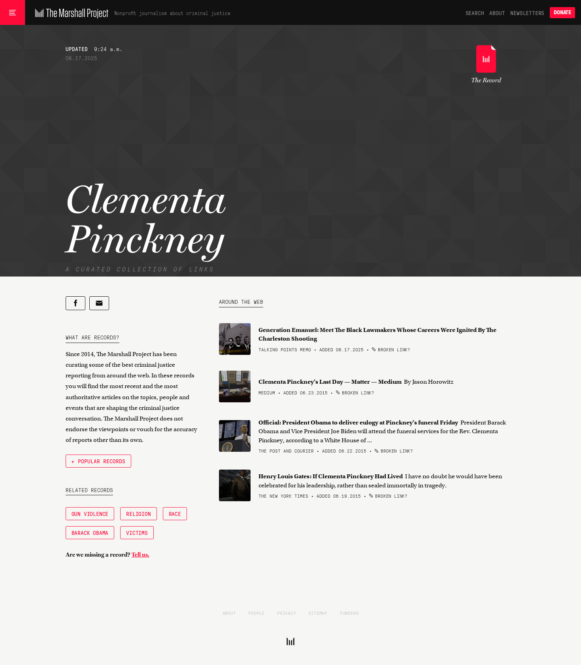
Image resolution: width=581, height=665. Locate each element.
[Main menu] (12, 12)
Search (475, 12)
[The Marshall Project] (69, 12)
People (256, 613)
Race (175, 513)
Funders (349, 613)
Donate (562, 12)
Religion (138, 513)
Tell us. (140, 554)
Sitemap (317, 613)
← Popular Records (98, 460)
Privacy (286, 613)
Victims (137, 532)
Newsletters (527, 12)
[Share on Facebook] (75, 303)
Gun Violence (90, 513)
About (497, 12)
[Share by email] (99, 303)
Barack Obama (90, 532)
